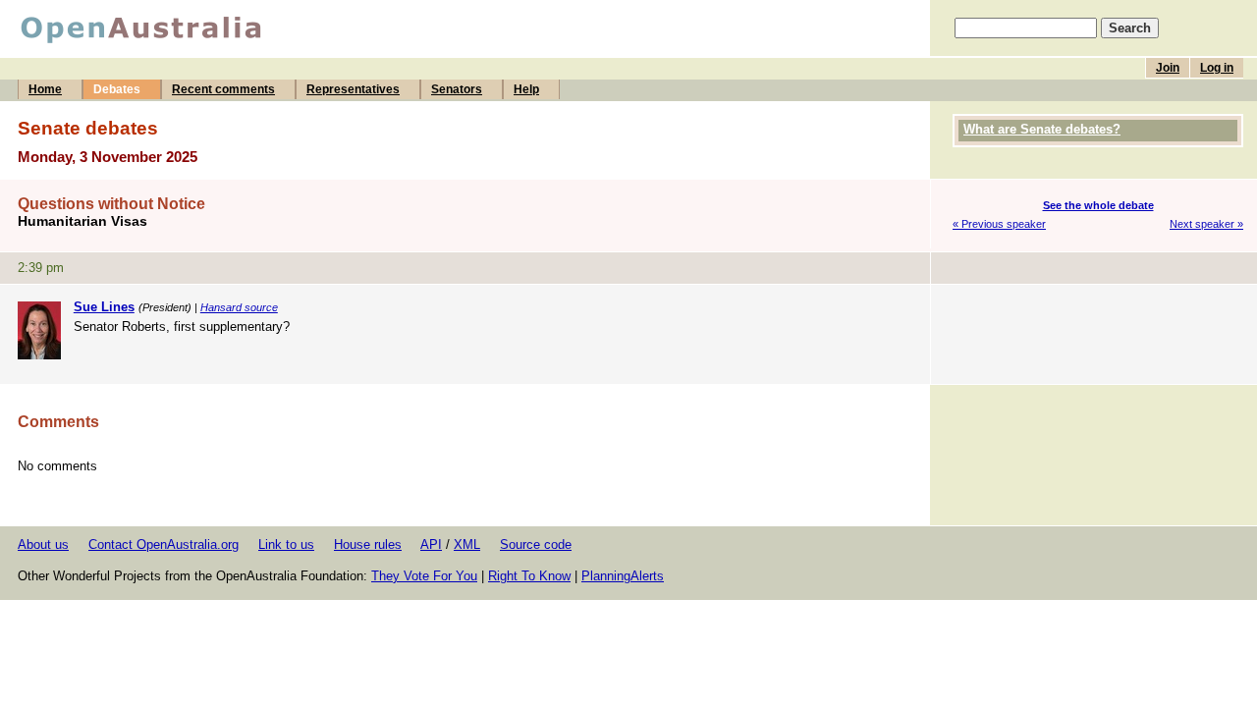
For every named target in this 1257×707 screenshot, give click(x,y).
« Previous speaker (999, 224)
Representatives (353, 89)
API (431, 544)
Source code (536, 544)
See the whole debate (1098, 205)
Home (45, 89)
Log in (1216, 68)
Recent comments (223, 89)
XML (467, 544)
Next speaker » (1206, 224)
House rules (368, 544)
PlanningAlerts (622, 576)
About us (43, 544)
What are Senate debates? (1041, 129)
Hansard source (239, 307)
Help (526, 89)
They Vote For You (424, 576)
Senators (456, 89)
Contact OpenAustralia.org (163, 544)
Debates (116, 89)
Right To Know (529, 576)
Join (1167, 68)
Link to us (286, 544)
